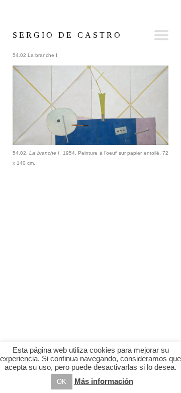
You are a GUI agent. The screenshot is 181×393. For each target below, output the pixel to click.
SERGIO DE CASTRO (67, 35)
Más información (103, 381)
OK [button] (61, 381)
